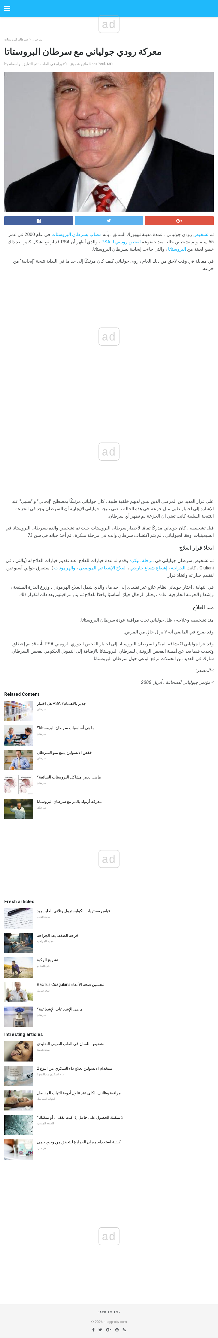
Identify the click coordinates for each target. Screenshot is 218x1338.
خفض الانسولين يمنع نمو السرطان (64, 752)
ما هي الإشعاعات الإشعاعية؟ (60, 1009)
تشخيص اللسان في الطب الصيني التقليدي (70, 1043)
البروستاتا (177, 249)
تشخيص (200, 234)
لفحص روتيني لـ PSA (121, 241)
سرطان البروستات (16, 39)
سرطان (37, 39)
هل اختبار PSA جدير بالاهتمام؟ (61, 703)
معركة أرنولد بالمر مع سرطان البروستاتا (69, 801)
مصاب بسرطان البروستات (76, 234)
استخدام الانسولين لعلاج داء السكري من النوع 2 (75, 1068)
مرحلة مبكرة (141, 560)
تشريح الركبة (47, 960)
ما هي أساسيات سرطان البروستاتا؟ (66, 728)
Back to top (109, 1312)
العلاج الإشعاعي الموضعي (103, 568)
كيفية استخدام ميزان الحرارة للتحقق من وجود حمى (79, 1142)
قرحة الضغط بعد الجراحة (57, 935)
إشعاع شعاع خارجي (148, 568)
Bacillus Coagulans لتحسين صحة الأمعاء (70, 984)
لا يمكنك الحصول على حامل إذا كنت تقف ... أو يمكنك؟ (80, 1117)
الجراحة (178, 568)
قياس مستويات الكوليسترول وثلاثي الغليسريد (73, 911)
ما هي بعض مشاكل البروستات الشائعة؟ (69, 777)
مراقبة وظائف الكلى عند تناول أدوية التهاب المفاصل (79, 1093)
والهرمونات (64, 568)
